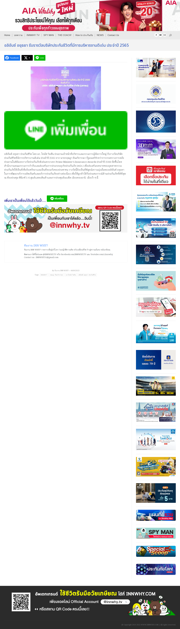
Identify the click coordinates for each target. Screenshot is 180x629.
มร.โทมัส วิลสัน (71, 275)
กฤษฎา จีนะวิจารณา (56, 275)
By (60, 270)
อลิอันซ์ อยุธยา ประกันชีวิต (87, 275)
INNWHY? (44, 275)
